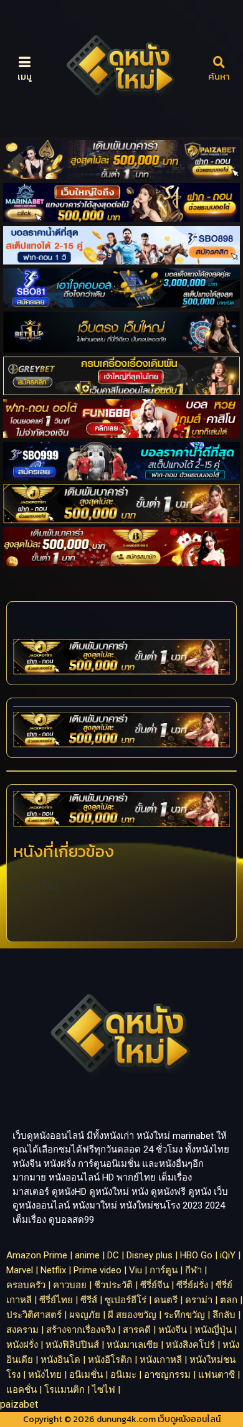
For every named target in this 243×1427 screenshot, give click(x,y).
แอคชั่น (21, 1389)
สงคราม (22, 1330)
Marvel (19, 1270)
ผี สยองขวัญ (132, 1315)
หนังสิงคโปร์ (190, 1344)
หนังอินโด (60, 1359)
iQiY (228, 1255)
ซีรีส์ (88, 1300)
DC (113, 1255)
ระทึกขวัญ (184, 1315)
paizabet (19, 1404)
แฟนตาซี (216, 1374)
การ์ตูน (164, 1270)
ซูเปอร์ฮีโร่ (125, 1300)
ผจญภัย (84, 1315)
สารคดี (137, 1330)
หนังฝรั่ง (22, 1344)
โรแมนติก (64, 1389)
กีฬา (193, 1270)
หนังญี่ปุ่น (213, 1330)
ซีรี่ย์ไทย (56, 1300)
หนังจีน (172, 1330)
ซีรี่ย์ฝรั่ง (192, 1285)
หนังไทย (45, 1374)
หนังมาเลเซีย (132, 1344)
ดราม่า (198, 1300)
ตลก (228, 1300)
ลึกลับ (224, 1315)
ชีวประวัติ (113, 1285)
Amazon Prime (36, 1255)
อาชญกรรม (167, 1374)
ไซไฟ (103, 1389)
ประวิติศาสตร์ (34, 1315)
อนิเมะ (123, 1374)
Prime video (98, 1270)
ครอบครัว (25, 1285)
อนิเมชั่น (86, 1374)
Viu (135, 1270)
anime (87, 1255)
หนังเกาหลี (161, 1359)
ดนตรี (166, 1300)
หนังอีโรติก (110, 1359)
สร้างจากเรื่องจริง (80, 1330)
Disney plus (149, 1255)
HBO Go (196, 1255)
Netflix (53, 1270)
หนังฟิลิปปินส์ (72, 1344)
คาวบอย (70, 1285)
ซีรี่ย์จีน (154, 1285)
